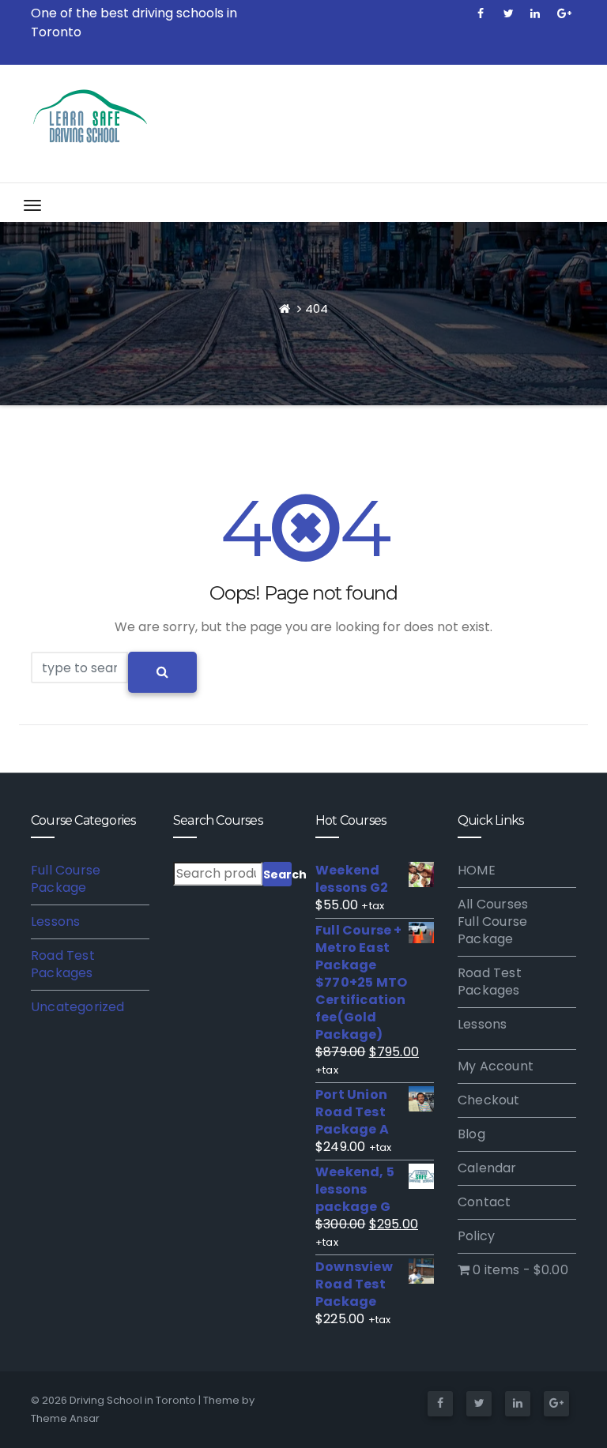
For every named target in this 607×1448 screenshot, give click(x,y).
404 (316, 308)
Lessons (55, 921)
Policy (476, 1236)
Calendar (487, 1168)
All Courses (493, 904)
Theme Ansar (65, 1418)
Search (277, 874)
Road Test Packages (63, 964)
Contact (484, 1202)
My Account (495, 1066)
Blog (471, 1134)
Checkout (489, 1100)
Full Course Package (65, 879)
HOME (477, 870)
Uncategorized (78, 1007)
